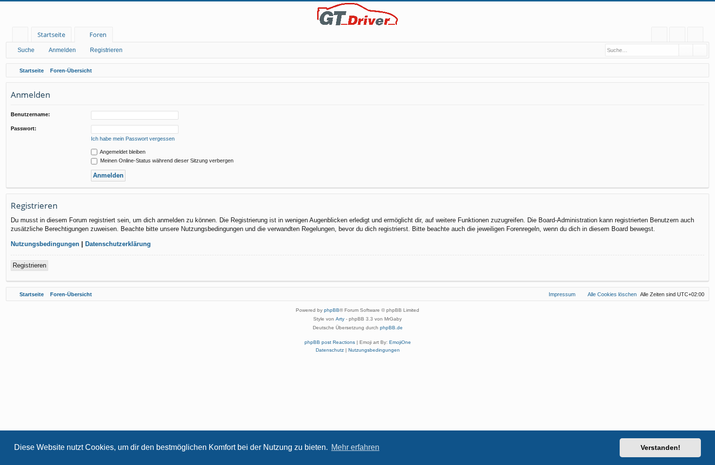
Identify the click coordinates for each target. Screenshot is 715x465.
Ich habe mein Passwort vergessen (133, 139)
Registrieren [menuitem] (697, 36)
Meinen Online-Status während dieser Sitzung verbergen (166, 160)
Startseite (51, 34)
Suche (26, 50)
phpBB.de (391, 327)
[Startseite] (357, 14)
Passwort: (23, 128)
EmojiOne (400, 342)
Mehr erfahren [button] (355, 447)
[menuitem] (659, 34)
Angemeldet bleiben (122, 152)
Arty (340, 319)
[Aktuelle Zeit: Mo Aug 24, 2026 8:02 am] (699, 70)
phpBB (332, 310)
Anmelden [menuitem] (679, 36)
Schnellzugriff (22, 36)
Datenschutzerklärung (118, 244)
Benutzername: (30, 114)
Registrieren (106, 50)
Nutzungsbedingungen (45, 244)
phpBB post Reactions (329, 342)
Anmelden (62, 50)
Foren (98, 34)
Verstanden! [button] (660, 447)
